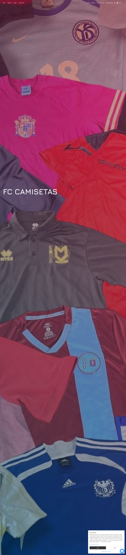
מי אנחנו (9, 2)
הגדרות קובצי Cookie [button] (106, 551)
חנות (4, 2)
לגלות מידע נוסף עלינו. (94, 544)
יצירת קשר (21, 2)
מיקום (15, 2)
